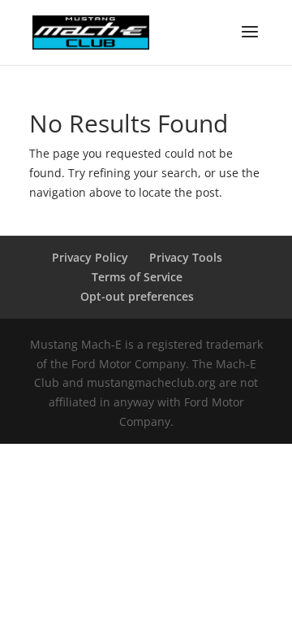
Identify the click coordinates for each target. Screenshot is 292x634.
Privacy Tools (185, 257)
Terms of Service (137, 276)
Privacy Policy (90, 257)
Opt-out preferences (137, 296)
